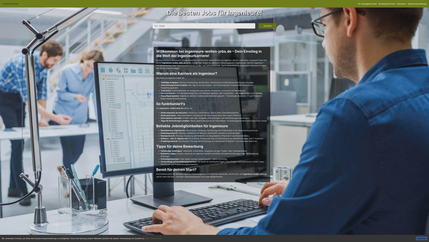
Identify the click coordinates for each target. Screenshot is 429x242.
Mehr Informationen (153, 238)
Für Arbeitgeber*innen (367, 4)
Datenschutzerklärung (417, 4)
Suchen (268, 26)
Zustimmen (421, 238)
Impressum (401, 4)
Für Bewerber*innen (387, 4)
